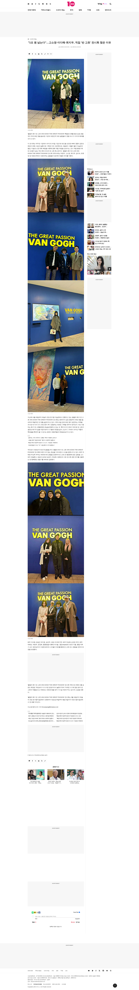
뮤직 (71, 10)
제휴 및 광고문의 (56, 984)
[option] (99, 263)
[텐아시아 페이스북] (35, 4)
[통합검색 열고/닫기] (110, 4)
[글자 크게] (48, 54)
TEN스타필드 (46, 10)
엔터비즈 (108, 10)
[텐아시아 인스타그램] (43, 4)
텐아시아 (36, 986)
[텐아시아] (71, 3)
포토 (98, 10)
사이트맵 (64, 984)
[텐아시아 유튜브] (28, 4)
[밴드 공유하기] (41, 54)
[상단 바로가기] (115, 986)
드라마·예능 (60, 10)
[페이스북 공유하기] (32, 54)
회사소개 (30, 984)
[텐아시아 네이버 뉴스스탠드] (46, 4)
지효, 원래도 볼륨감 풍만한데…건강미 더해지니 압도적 (101, 227)
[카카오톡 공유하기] (29, 54)
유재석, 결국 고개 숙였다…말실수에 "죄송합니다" (100, 232)
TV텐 (89, 10)
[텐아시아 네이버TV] (32, 4)
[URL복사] (45, 54)
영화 (80, 10)
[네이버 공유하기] (38, 54)
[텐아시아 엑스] (39, 4)
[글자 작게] (51, 54)
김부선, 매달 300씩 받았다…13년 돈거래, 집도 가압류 (101, 180)
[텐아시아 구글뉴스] (50, 4)
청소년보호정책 (47, 984)
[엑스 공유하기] (35, 54)
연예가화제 (32, 10)
